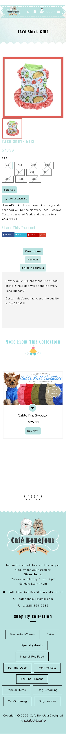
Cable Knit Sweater (33, 415)
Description (33, 251)
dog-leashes (47, 701)
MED (33, 165)
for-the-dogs (17, 668)
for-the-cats (47, 668)
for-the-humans (32, 679)
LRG (47, 165)
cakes (50, 634)
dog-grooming (48, 690)
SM (20, 165)
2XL (32, 172)
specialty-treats (32, 645)
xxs (35, 179)
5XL (21, 179)
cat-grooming (17, 701)
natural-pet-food (32, 656)
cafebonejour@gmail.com (36, 599)
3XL (45, 172)
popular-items (16, 690)
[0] (40, 11)
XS (7, 165)
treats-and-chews (22, 634)
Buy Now (33, 431)
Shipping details (33, 268)
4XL (7, 179)
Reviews (32, 259)
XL (19, 172)
